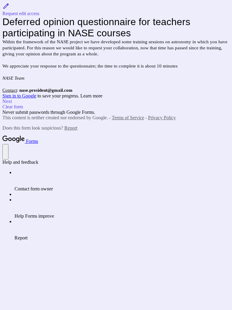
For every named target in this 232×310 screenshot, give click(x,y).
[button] (116, 9)
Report (70, 127)
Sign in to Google (19, 95)
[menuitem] (122, 181)
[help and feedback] (5, 152)
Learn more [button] (91, 95)
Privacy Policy (162, 117)
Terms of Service (128, 117)
